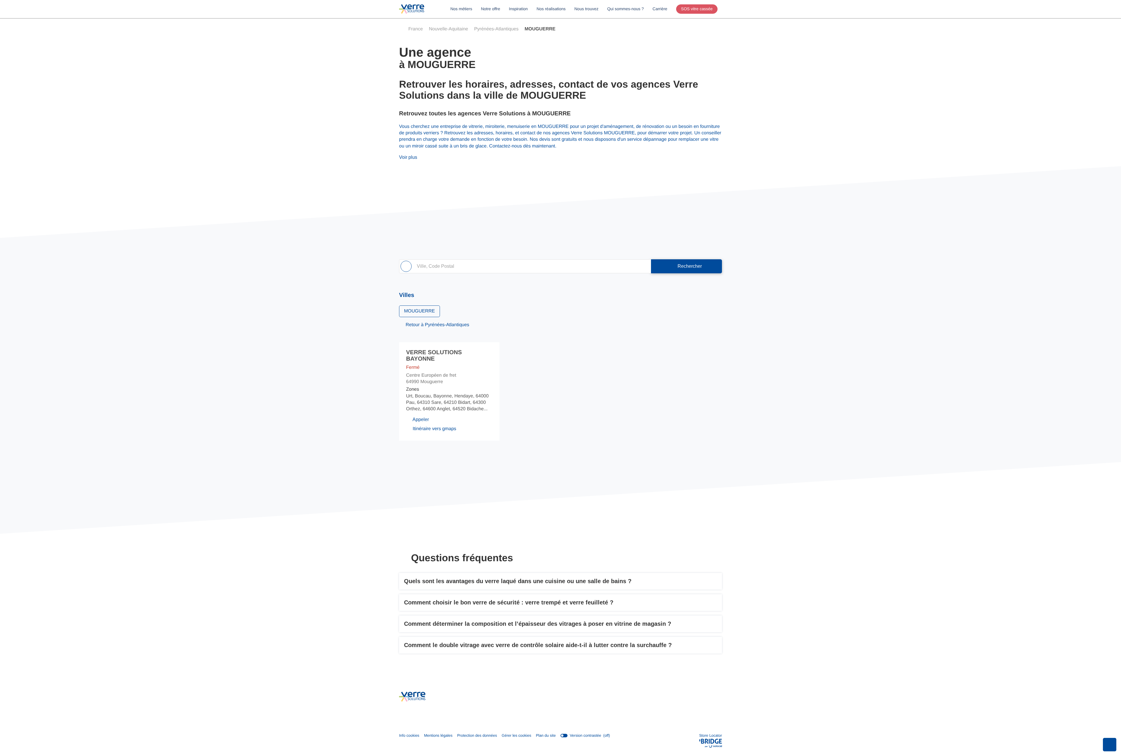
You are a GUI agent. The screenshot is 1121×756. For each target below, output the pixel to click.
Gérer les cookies (516, 735)
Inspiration (518, 8)
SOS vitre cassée (697, 8)
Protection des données (477, 735)
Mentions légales (438, 735)
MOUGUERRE (419, 311)
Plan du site (546, 735)
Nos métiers (461, 8)
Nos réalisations (551, 8)
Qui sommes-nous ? (625, 8)
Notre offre (490, 8)
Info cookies (409, 735)
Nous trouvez (586, 8)
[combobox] (525, 266)
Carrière (659, 8)
